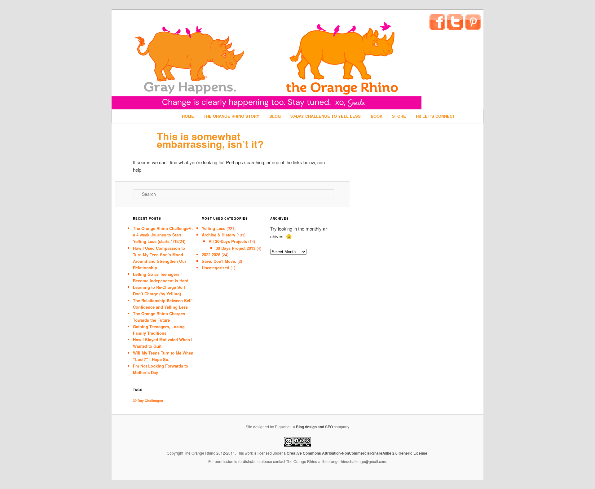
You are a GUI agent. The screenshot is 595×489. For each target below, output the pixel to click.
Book (376, 116)
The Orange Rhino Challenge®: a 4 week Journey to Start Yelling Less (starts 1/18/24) (163, 234)
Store (399, 116)
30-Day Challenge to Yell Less (325, 116)
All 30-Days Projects (228, 241)
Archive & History (218, 235)
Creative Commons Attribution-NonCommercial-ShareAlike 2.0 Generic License (357, 453)
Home (188, 116)
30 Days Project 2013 (235, 248)
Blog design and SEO (314, 427)
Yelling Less (213, 228)
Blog (275, 116)
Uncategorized (215, 268)
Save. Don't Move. (219, 261)
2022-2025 (211, 255)
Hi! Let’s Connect (435, 116)
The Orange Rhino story (231, 116)
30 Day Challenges (148, 400)
